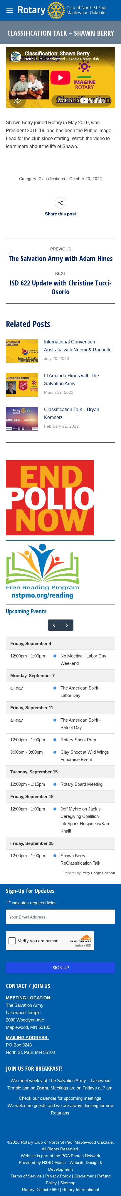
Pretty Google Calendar (98, 873)
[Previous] (54, 624)
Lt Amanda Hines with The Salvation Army (71, 379)
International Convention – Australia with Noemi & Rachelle (78, 345)
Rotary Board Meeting (81, 784)
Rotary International (80, 1189)
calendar (48, 1098)
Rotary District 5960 (40, 1189)
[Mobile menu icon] (10, 10)
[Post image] (22, 351)
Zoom (42, 1087)
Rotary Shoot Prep (78, 739)
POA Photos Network (80, 1155)
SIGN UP (60, 967)
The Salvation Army (24, 1005)
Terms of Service (26, 1176)
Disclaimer (84, 1176)
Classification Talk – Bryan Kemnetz (71, 413)
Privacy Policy (58, 1176)
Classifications (51, 178)
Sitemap (67, 1182)
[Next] (66, 624)
